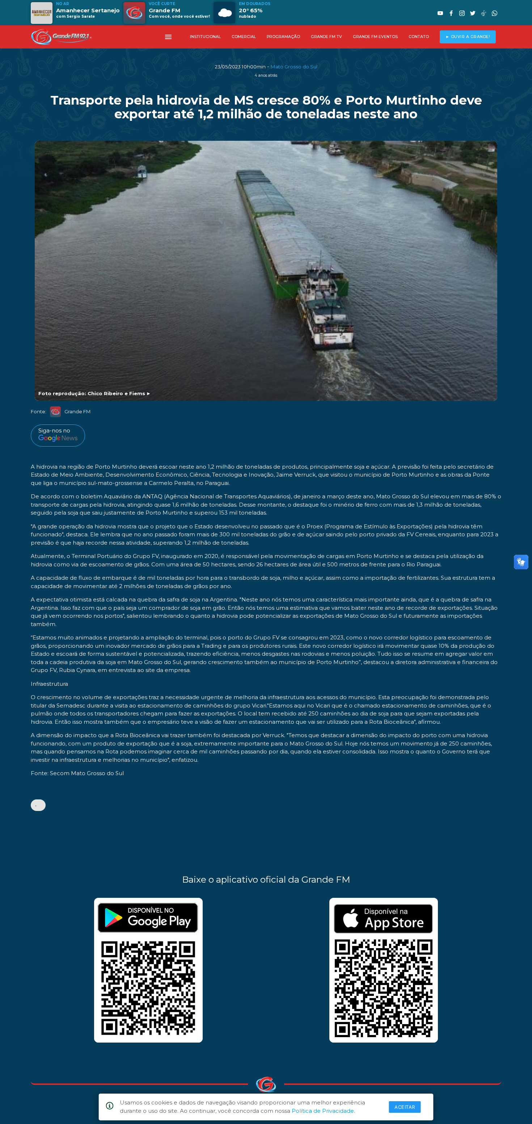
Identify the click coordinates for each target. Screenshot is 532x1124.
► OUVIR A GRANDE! (468, 36)
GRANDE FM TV (326, 36)
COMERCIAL (244, 36)
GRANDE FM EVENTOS (375, 36)
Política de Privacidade (323, 1110)
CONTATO (419, 36)
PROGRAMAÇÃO (283, 36)
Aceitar (404, 1107)
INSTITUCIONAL (205, 36)
